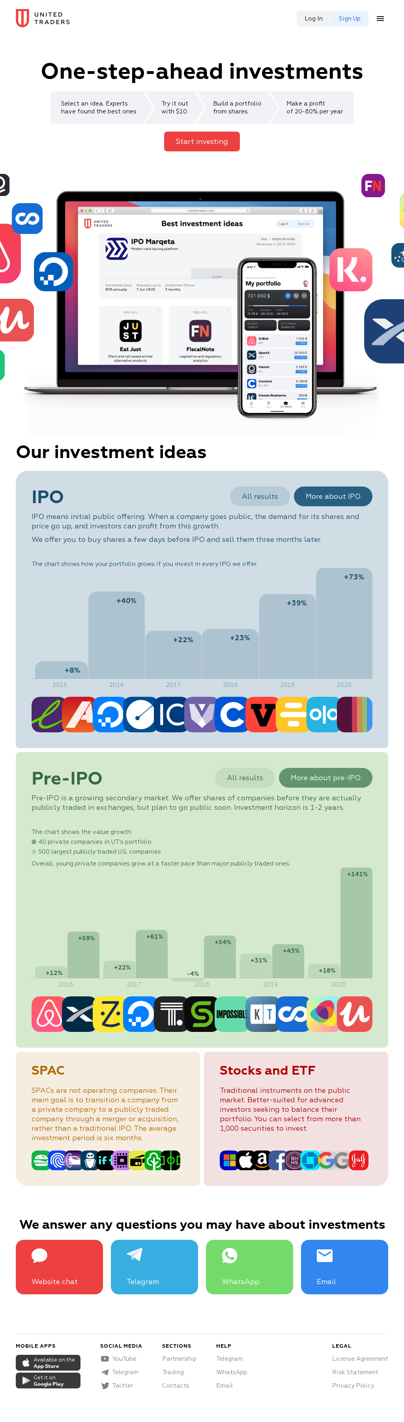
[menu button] (380, 18)
